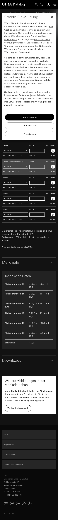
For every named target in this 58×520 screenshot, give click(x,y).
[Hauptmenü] (54, 4)
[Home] (18, 4)
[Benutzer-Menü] (48, 4)
